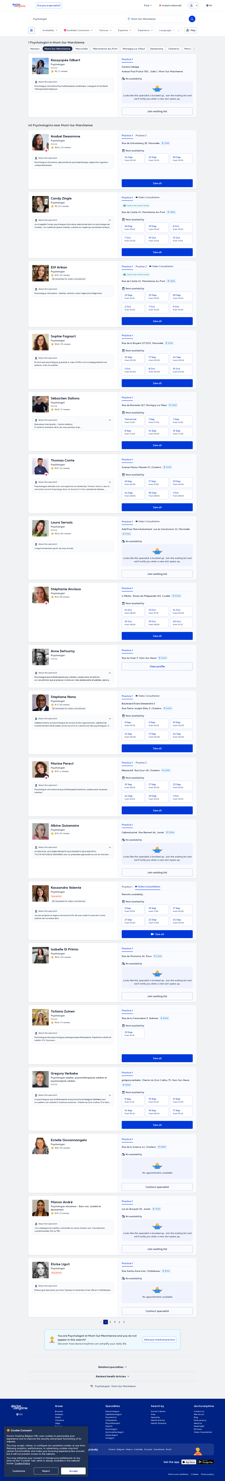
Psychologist (111, 1429)
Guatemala (159, 1449)
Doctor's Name (158, 1411)
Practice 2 (141, 135)
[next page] (124, 1322)
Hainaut (34, 48)
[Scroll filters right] (177, 30)
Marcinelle (82, 48)
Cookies (194, 1474)
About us (198, 1423)
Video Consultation (203, 1432)
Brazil (168, 1449)
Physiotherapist (112, 1423)
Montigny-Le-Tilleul (134, 48)
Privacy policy (207, 1474)
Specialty (155, 1417)
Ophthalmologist (113, 1414)
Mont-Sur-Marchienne (57, 48)
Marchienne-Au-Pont (105, 48)
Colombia (138, 1449)
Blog (196, 1417)
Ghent (58, 1417)
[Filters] (31, 30)
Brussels (59, 1411)
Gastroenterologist (114, 1432)
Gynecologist (111, 1435)
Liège (57, 1423)
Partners (198, 1429)
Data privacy (200, 1420)
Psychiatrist (111, 1417)
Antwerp (59, 1414)
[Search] (192, 19)
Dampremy (156, 48)
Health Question (158, 1423)
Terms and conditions (178, 1474)
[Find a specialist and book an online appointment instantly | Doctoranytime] (92, 1386)
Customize (19, 1470)
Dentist (108, 1426)
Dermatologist (112, 1411)
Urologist (109, 1438)
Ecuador (148, 1449)
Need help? (199, 1426)
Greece (112, 1449)
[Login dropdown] (193, 5)
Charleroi (173, 48)
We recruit (199, 1414)
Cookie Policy (22, 1463)
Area (153, 1414)
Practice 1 (127, 59)
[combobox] (76, 19)
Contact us (199, 1411)
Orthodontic (111, 1420)
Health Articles (158, 1420)
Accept (73, 1470)
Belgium (121, 1449)
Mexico (129, 1449)
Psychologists (102, 1386)
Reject (46, 1470)
